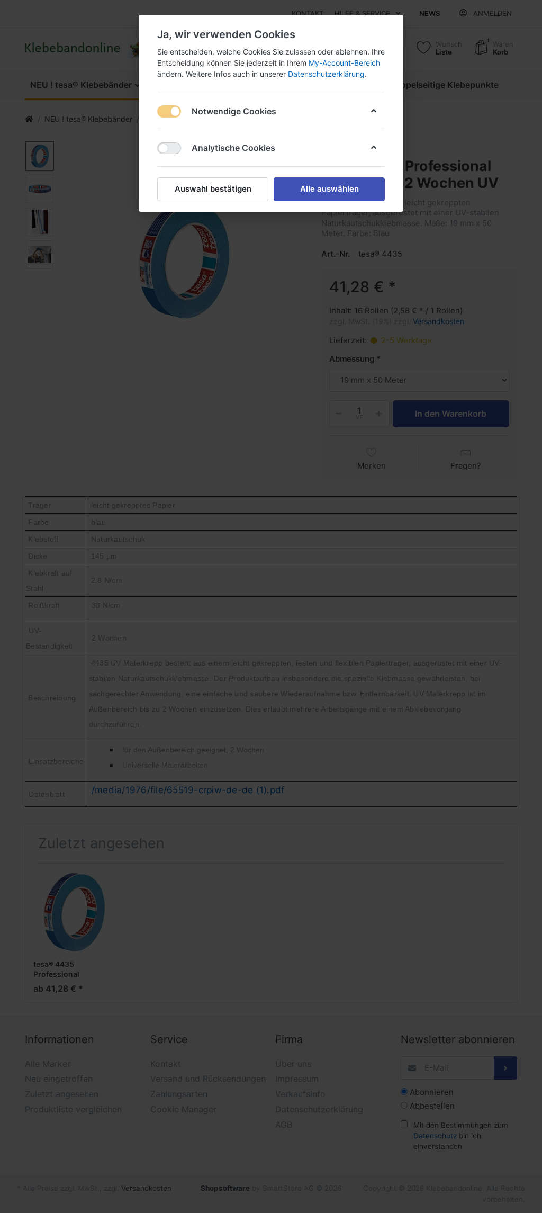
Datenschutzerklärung (326, 73)
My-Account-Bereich (344, 62)
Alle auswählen (329, 189)
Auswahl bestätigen (213, 189)
